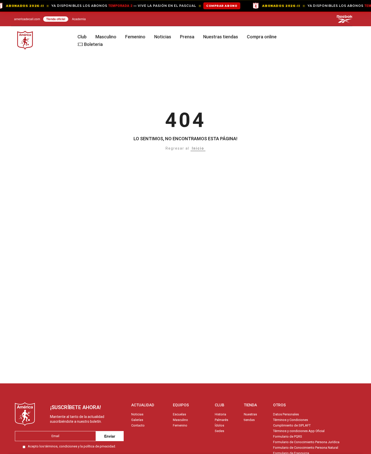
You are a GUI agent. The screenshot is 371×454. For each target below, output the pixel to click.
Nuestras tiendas (220, 36)
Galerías (137, 420)
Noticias (162, 36)
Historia (220, 414)
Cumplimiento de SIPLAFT (292, 425)
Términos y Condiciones (290, 420)
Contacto (138, 425)
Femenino (135, 36)
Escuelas (179, 414)
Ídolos (219, 425)
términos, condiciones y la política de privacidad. (80, 446)
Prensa (187, 36)
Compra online (262, 36)
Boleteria (93, 44)
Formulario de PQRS (287, 436)
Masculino (105, 36)
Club (82, 36)
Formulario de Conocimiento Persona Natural (305, 447)
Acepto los (72, 446)
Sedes (219, 431)
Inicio (198, 148)
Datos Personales (286, 414)
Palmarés (221, 420)
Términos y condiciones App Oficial (299, 431)
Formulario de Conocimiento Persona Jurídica (306, 442)
